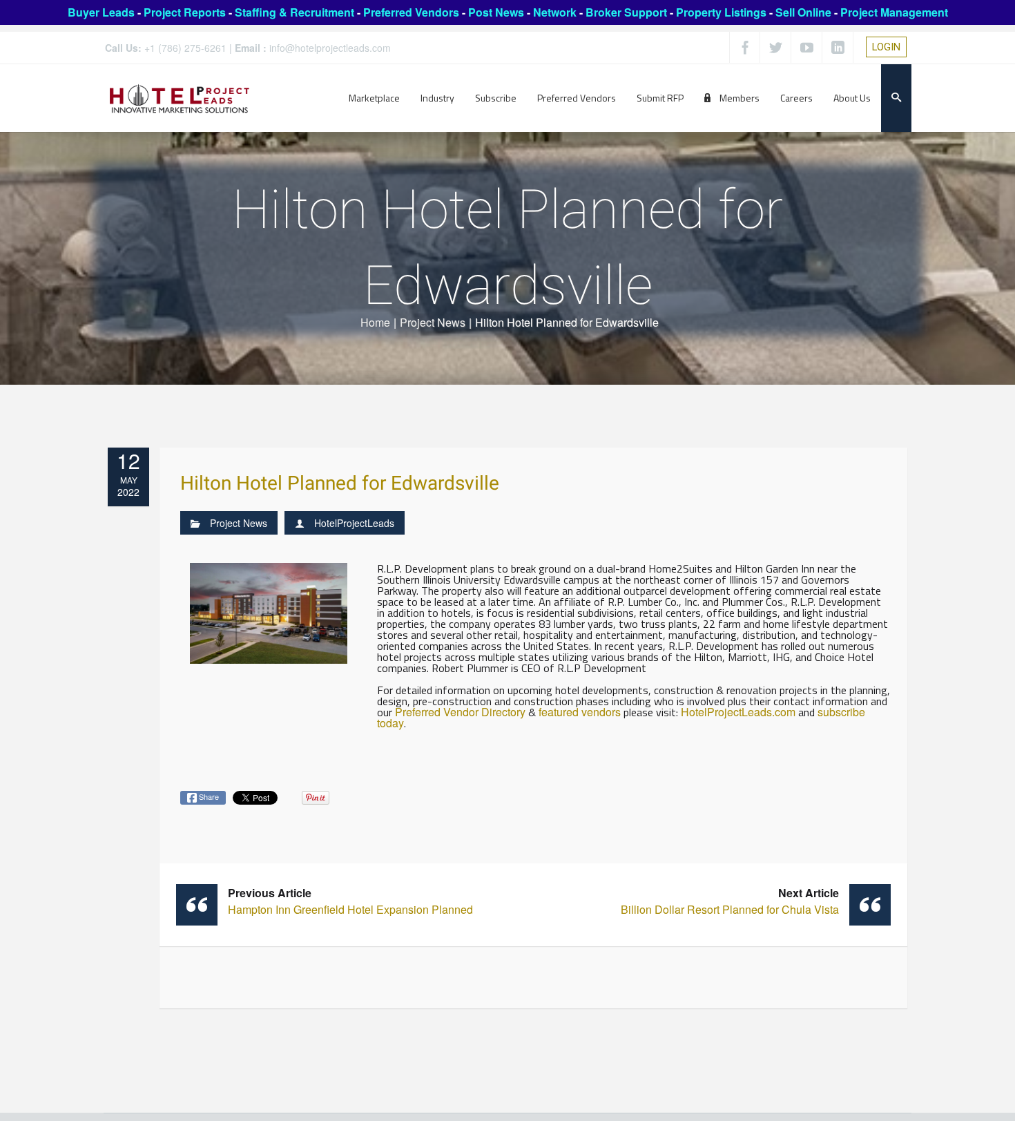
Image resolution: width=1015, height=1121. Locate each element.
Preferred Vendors (411, 12)
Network (555, 12)
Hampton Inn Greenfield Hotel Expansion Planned (350, 901)
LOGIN (886, 47)
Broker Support (626, 12)
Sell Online (803, 12)
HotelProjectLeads (354, 523)
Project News (432, 322)
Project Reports (185, 12)
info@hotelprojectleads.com (330, 48)
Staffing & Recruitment (294, 12)
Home (375, 322)
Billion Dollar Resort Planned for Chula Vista (730, 901)
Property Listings (721, 12)
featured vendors (580, 712)
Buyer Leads (101, 12)
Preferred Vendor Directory (460, 712)
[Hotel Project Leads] (179, 98)
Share (208, 796)
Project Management (894, 12)
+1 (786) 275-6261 (185, 48)
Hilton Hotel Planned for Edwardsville (339, 483)
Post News (496, 12)
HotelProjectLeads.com (738, 712)
